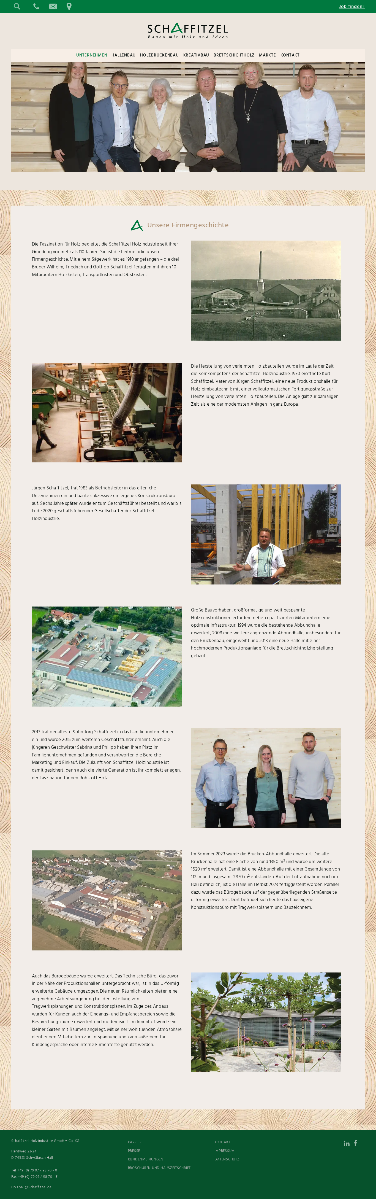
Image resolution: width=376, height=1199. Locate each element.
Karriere (136, 1142)
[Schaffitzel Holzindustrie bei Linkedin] (348, 1145)
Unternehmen (91, 55)
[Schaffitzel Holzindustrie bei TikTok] (315, 1145)
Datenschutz (226, 1159)
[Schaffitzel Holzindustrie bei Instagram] (337, 1145)
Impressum (224, 1151)
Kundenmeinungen (146, 1159)
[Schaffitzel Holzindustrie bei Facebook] (359, 1145)
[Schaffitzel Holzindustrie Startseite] (188, 43)
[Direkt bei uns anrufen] (36, 6)
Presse (134, 1151)
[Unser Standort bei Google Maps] (69, 6)
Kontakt (290, 55)
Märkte (267, 55)
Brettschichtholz (234, 55)
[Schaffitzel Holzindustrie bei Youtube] (359, 1158)
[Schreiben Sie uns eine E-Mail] (52, 6)
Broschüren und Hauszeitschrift (159, 1168)
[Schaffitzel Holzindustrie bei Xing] (326, 1145)
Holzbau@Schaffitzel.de (31, 1187)
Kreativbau (196, 55)
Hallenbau (123, 55)
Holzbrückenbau (159, 55)
